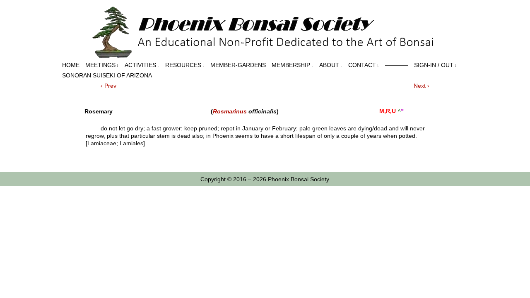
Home (71, 65)
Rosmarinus (230, 111)
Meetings (102, 65)
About (330, 65)
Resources (185, 65)
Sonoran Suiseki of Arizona (107, 75)
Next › (421, 85)
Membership (292, 65)
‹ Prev (108, 85)
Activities (142, 65)
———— (396, 65)
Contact (363, 65)
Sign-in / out (435, 65)
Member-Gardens (238, 65)
